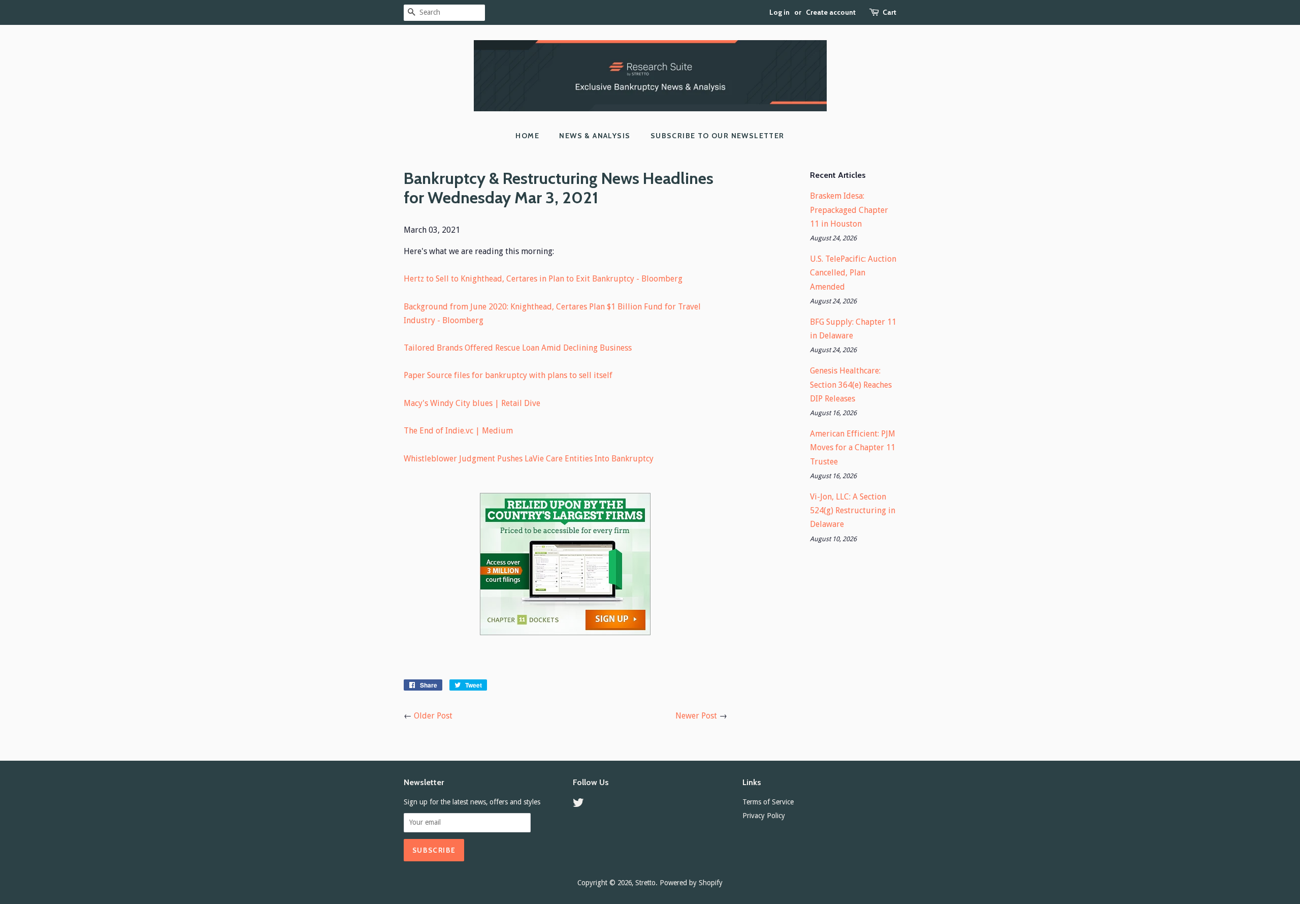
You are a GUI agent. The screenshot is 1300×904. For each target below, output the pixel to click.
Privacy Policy (763, 816)
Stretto (645, 883)
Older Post (433, 716)
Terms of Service (768, 802)
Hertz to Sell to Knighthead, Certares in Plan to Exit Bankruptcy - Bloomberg (543, 279)
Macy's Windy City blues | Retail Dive (472, 403)
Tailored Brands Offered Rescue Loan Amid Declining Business (518, 348)
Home (527, 135)
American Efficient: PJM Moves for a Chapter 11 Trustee (852, 447)
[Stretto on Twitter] (578, 804)
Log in (779, 12)
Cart (889, 12)
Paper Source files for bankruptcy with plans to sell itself (508, 375)
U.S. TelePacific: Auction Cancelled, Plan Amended (853, 272)
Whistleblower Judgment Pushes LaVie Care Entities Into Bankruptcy (529, 458)
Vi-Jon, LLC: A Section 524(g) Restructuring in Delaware (852, 510)
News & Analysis (594, 135)
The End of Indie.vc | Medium (458, 430)
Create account (831, 12)
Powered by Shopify (691, 883)
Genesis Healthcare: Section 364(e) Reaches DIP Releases (851, 384)
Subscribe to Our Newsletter (718, 135)
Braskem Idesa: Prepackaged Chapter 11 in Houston (849, 209)
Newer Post (696, 716)
